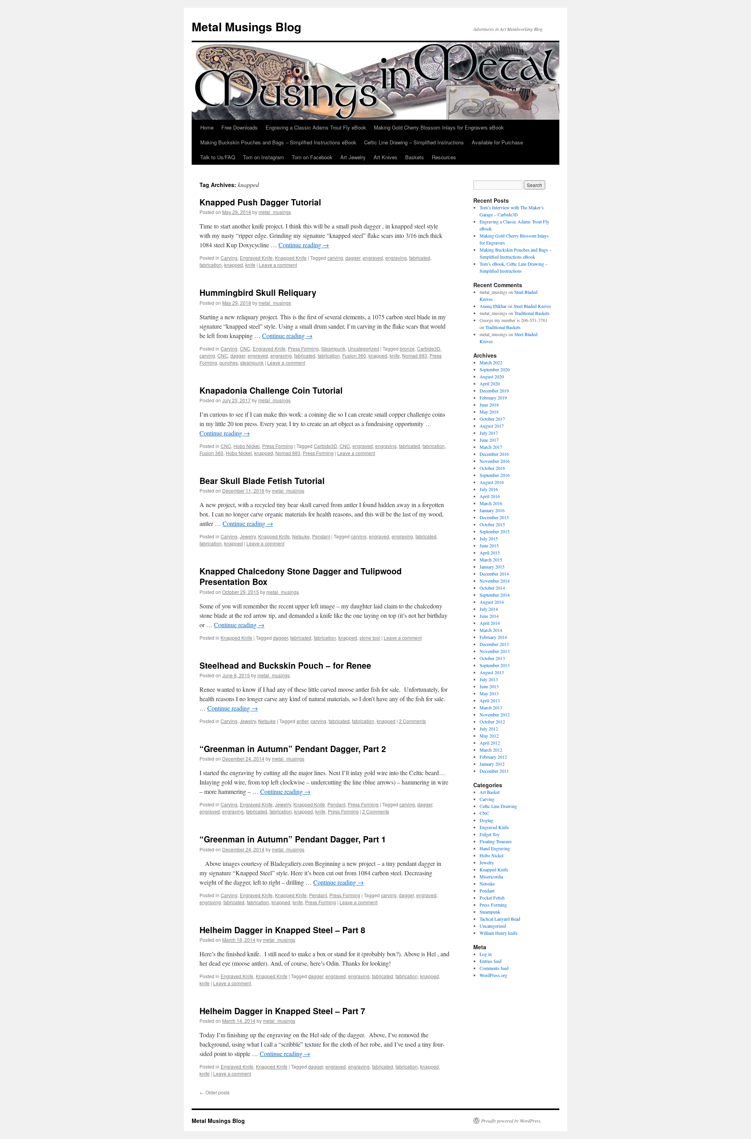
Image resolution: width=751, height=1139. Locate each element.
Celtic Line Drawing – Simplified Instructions (414, 142)
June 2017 (489, 440)
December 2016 (494, 454)
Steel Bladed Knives (532, 306)
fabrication (210, 264)
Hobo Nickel (247, 446)
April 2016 (490, 496)
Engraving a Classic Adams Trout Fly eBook (316, 127)
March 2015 (491, 559)
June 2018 (489, 404)
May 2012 (489, 735)
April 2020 (490, 383)
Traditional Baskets (532, 313)
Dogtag (486, 820)
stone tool (369, 637)
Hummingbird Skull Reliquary (257, 292)
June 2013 (489, 686)
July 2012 (489, 728)
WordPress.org (493, 975)
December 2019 (494, 390)
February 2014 (493, 637)
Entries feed (490, 961)
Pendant (321, 536)
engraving (396, 257)
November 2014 (495, 581)
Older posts (214, 1092)
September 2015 (495, 531)
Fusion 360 (354, 355)
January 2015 (492, 566)
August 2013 (492, 672)
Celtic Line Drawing (498, 806)
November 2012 (495, 714)
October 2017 (492, 419)
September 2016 (495, 475)
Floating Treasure (496, 841)
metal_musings (275, 212)
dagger (352, 257)
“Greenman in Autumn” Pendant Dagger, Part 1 (292, 839)
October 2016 (492, 468)
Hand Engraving (495, 848)
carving (335, 257)
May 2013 (489, 693)
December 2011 (494, 771)
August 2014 (492, 602)
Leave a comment (278, 264)
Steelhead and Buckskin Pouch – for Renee (285, 665)
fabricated (419, 257)
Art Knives (385, 157)
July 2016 (489, 489)
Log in (486, 954)
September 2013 (495, 665)
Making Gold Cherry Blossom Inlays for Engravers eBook (439, 127)
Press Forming (303, 348)
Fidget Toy (489, 834)
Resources (444, 157)
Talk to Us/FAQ (217, 157)
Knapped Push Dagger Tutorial (260, 202)
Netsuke (301, 536)
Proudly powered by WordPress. (511, 1120)
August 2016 (492, 482)
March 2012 (491, 750)
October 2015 (492, 524)
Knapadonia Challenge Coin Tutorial (271, 390)
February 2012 (493, 757)
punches (228, 362)
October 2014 (492, 588)
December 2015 (494, 517)
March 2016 (491, 503)
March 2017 (491, 447)
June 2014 (489, 616)
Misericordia (491, 876)
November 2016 (495, 461)
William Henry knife (498, 933)
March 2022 (491, 362)
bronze (407, 348)
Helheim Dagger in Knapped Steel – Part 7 (282, 1011)
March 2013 (491, 707)
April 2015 (490, 552)
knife (250, 264)
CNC (245, 348)
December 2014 (494, 573)
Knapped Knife (291, 257)
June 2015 (489, 545)
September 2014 (495, 595)
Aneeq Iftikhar (493, 306)
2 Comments (412, 721)
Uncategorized (363, 348)
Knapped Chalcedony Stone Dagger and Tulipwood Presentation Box (300, 576)
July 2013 (489, 679)
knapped (233, 264)
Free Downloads (239, 127)
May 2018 (489, 411)
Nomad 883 (414, 355)
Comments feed (494, 968)
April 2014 (490, 623)
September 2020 (495, 369)
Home (207, 127)
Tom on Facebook (312, 157)
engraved (373, 257)
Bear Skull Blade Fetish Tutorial (262, 480)
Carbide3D (428, 348)
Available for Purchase (497, 142)
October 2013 (492, 658)
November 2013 (495, 651)
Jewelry (248, 536)
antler (302, 721)
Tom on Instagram (263, 157)
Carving (229, 257)
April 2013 (490, 700)
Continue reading (303, 245)
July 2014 (489, 609)
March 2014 (491, 630)
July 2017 (489, 433)
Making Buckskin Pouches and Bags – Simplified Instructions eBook (278, 142)
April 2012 (490, 743)
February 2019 (493, 397)
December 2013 (494, 644)
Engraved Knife (256, 257)
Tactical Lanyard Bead (500, 919)
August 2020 (492, 376)
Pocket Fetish (492, 897)
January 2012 (492, 764)
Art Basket (489, 792)
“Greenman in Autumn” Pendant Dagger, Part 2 (292, 748)
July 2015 (489, 538)
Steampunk (333, 348)
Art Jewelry (353, 157)
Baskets (414, 157)
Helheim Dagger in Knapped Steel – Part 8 (282, 930)
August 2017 (492, 426)
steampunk (252, 362)
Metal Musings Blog (246, 26)
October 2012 (492, 721)
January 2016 (492, 510)
